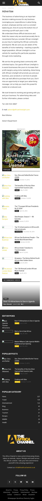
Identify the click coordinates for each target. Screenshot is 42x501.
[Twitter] (15, 482)
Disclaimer (15, 492)
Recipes (17, 198)
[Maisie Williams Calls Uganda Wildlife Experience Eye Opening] (7, 344)
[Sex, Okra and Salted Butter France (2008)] (7, 178)
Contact (9, 494)
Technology (18, 231)
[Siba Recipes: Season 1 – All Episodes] (7, 219)
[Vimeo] (21, 482)
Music (17, 263)
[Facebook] (9, 482)
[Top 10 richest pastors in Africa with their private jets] (7, 230)
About (24, 494)
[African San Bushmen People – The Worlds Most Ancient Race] (7, 240)
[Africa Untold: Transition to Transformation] (7, 250)
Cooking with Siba (21, 196)
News (16, 179)
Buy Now (34, 492)
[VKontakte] (27, 482)
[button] (3, 3)
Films (16, 273)
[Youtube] (32, 482)
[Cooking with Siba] (7, 198)
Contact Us (17, 494)
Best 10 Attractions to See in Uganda (19, 301)
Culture (17, 242)
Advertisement (25, 492)
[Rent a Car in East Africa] (7, 334)
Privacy (16, 490)
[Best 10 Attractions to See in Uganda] (21, 295)
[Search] (39, 3)
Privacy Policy (24, 490)
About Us (9, 490)
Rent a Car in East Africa (23, 331)
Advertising (6, 492)
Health (17, 190)
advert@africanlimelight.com (19, 110)
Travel (17, 323)
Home (4, 8)
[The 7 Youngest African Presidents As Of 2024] (7, 209)
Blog (16, 221)
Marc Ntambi (7, 304)
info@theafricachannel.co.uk (25, 467)
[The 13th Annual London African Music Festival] (7, 271)
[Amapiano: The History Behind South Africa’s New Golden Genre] (7, 261)
